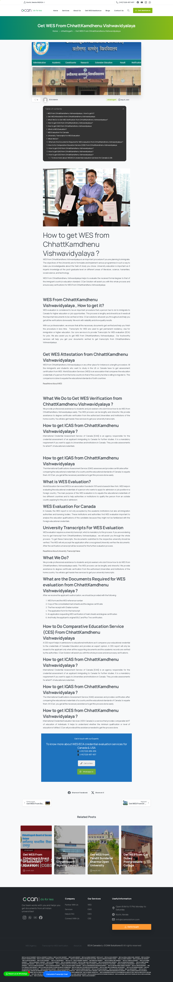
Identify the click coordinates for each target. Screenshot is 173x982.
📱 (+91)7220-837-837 (86, 754)
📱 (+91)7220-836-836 (86, 751)
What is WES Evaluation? (57, 129)
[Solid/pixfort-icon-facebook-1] (40, 917)
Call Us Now (88, 763)
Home (55, 31)
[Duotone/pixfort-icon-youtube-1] (35, 917)
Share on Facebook (79, 792)
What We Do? (53, 139)
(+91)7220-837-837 (126, 2)
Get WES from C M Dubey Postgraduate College (136, 860)
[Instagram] (146, 2)
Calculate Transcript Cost (57, 974)
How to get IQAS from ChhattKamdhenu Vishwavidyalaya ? (70, 151)
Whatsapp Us (88, 772)
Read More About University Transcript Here (61, 551)
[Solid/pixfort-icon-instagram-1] (24, 917)
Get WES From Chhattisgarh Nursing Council (67, 861)
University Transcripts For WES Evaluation (64, 135)
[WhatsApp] (150, 2)
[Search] (128, 10)
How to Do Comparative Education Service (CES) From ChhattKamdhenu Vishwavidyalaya (82, 145)
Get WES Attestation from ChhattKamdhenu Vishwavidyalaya (71, 116)
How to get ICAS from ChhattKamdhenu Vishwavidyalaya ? (70, 123)
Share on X (99, 792)
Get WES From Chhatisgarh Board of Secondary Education (36, 860)
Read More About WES (52, 383)
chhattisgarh (67, 31)
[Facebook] (138, 2)
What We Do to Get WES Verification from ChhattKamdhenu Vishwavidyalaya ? (78, 120)
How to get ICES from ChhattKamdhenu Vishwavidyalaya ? (71, 154)
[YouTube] (142, 2)
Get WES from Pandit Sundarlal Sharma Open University (101, 860)
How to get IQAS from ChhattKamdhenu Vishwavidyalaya (70, 126)
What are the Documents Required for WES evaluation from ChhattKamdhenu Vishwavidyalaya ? (86, 142)
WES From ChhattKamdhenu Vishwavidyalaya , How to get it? (71, 113)
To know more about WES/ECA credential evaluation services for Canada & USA (81, 158)
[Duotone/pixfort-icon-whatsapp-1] (30, 917)
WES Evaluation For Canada (58, 132)
